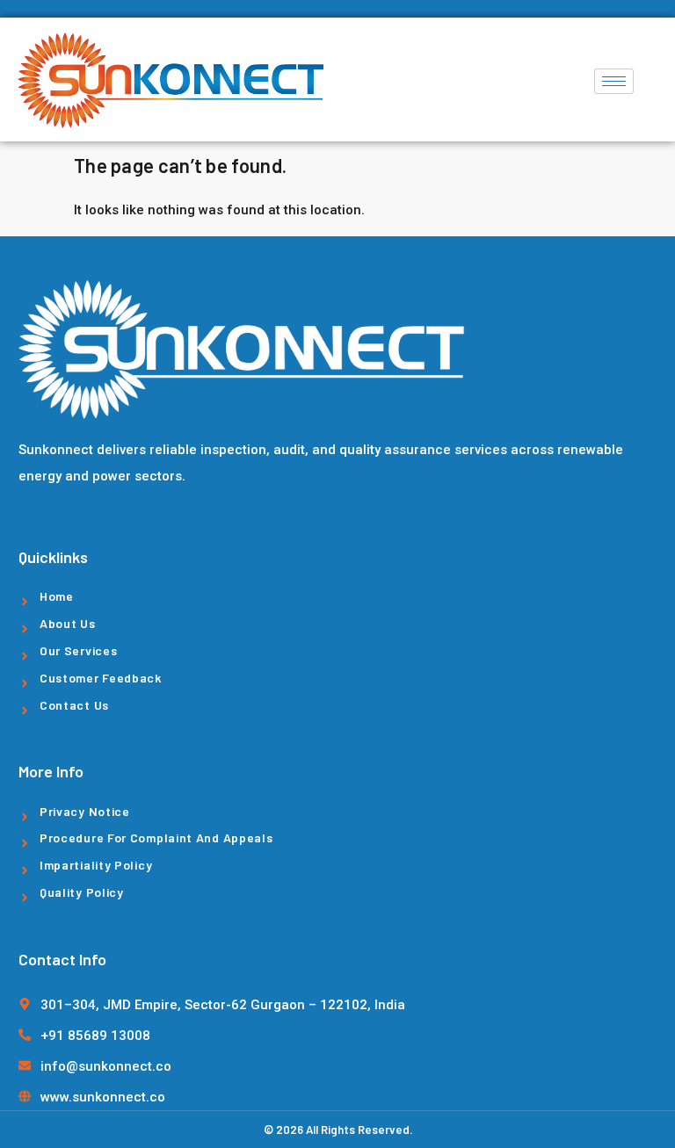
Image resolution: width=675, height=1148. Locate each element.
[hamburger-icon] (614, 81)
